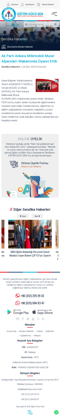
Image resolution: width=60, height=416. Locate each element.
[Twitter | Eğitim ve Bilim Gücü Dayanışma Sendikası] (28, 319)
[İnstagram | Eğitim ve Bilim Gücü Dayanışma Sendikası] (17, 319)
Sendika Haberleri (14, 39)
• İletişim (37, 335)
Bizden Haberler (25, 47)
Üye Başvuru (29, 4)
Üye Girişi (14, 4)
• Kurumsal (11, 331)
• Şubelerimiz (25, 335)
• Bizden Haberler (26, 331)
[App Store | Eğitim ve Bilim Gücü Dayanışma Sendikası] (42, 312)
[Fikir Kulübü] (30, 412)
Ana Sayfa (12, 47)
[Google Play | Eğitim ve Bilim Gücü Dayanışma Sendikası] (18, 312)
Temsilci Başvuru (48, 4)
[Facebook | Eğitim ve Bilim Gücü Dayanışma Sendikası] (23, 319)
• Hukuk (39, 331)
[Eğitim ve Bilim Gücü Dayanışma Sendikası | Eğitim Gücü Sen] (22, 14)
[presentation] (23, 216)
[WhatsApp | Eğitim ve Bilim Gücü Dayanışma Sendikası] (38, 319)
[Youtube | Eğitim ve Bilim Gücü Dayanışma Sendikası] (33, 319)
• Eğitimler (49, 331)
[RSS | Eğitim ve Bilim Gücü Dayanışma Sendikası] (43, 319)
